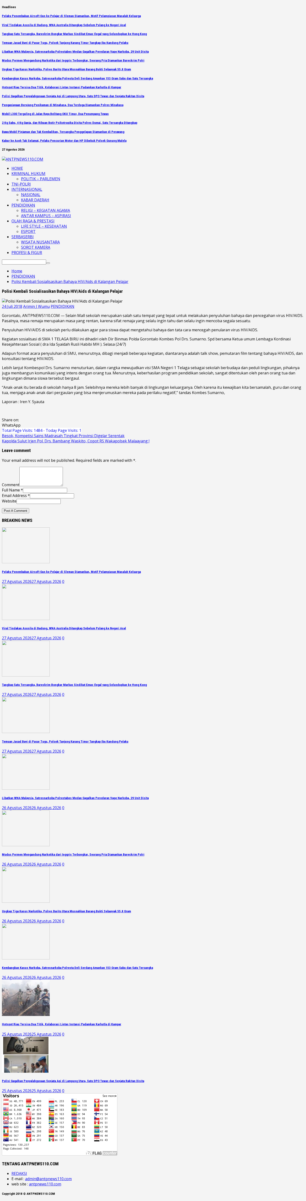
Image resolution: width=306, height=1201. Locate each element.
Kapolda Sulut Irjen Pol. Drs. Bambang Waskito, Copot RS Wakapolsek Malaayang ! (75, 441)
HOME (17, 168)
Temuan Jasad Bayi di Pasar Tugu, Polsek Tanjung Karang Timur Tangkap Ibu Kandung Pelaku (65, 43)
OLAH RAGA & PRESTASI (33, 221)
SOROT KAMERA (35, 247)
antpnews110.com (45, 1184)
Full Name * (12, 490)
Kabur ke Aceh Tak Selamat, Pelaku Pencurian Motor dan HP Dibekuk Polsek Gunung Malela (64, 140)
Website (9, 501)
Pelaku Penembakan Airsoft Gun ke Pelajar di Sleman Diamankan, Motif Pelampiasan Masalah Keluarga (71, 16)
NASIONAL (30, 194)
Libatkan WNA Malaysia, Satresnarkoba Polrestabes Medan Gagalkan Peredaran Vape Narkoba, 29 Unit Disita (75, 51)
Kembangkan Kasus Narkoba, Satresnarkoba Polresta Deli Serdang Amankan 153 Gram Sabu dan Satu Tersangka (77, 78)
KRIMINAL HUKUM (28, 173)
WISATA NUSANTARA (40, 242)
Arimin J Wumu (36, 306)
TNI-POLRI (21, 184)
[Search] (48, 263)
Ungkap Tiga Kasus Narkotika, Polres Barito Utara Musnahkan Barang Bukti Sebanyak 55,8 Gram (66, 69)
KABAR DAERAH (35, 200)
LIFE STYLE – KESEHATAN (44, 226)
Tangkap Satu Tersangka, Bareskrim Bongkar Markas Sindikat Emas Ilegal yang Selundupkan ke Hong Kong (74, 34)
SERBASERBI (22, 236)
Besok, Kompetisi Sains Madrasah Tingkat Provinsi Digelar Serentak (63, 435)
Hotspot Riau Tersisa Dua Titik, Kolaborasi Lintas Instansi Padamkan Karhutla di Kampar (61, 87)
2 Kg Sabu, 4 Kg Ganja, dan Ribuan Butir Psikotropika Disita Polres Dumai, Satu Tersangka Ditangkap (69, 122)
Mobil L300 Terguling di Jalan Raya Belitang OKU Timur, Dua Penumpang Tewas (55, 114)
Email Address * (16, 495)
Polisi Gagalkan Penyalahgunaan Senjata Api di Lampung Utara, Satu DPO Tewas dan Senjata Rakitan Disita (73, 96)
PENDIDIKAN (23, 205)
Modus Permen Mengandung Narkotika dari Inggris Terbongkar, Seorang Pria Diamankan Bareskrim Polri (73, 60)
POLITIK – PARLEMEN (40, 178)
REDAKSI (19, 1173)
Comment (10, 484)
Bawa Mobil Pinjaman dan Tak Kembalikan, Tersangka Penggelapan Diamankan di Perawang (63, 132)
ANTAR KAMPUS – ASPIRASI (46, 215)
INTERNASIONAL (26, 189)
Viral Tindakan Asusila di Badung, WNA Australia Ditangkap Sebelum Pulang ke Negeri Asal (64, 25)
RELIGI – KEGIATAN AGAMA (45, 210)
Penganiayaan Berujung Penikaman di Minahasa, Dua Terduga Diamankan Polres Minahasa (62, 105)
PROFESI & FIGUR (26, 252)
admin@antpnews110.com (48, 1178)
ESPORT (28, 231)
